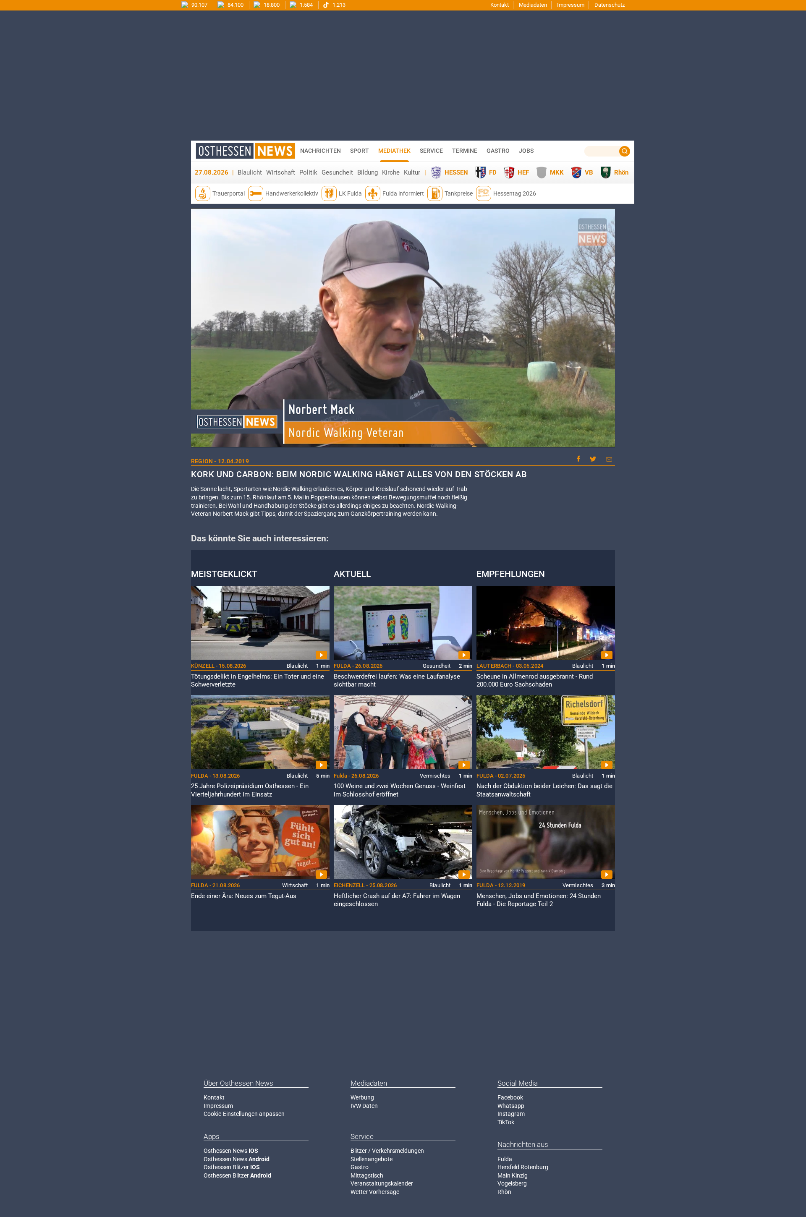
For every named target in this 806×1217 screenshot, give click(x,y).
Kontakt (499, 5)
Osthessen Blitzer (232, 1167)
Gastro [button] (498, 150)
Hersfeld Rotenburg (522, 1167)
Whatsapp (510, 1105)
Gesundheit (337, 172)
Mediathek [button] (394, 150)
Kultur (412, 172)
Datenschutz (609, 5)
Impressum (570, 5)
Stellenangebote (372, 1159)
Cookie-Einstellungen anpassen (244, 1113)
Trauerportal (228, 193)
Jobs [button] (526, 150)
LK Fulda (350, 193)
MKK (557, 172)
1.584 (305, 5)
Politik (308, 172)
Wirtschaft (280, 172)
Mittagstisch (367, 1175)
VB (589, 172)
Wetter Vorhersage (375, 1191)
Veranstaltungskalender (382, 1183)
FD (493, 172)
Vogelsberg (512, 1183)
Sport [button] (359, 150)
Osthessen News (231, 1150)
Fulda (504, 1159)
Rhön (621, 172)
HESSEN (456, 172)
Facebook (510, 1097)
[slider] (402, 441)
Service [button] (431, 150)
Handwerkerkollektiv (291, 193)
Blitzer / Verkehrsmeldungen (387, 1150)
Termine (464, 150)
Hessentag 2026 (514, 193)
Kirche (391, 172)
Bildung (367, 172)
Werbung (362, 1097)
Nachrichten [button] (320, 150)
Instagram (511, 1113)
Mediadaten (533, 5)
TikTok (505, 1122)
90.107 (198, 5)
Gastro (360, 1167)
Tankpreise (459, 193)
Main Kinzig (512, 1175)
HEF (523, 172)
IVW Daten (364, 1105)
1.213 (338, 5)
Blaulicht (250, 172)
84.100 (234, 5)
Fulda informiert (403, 193)
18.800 (271, 5)
